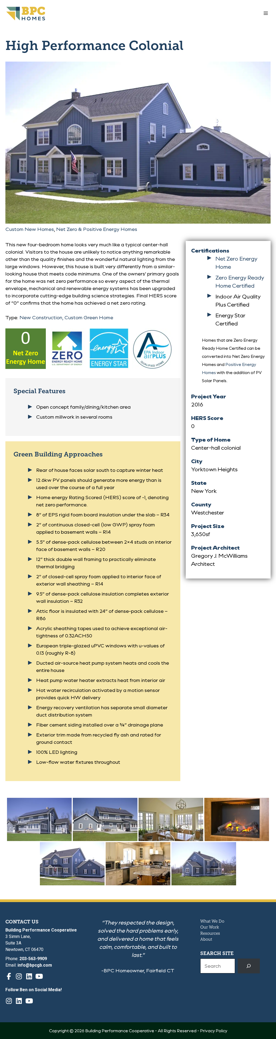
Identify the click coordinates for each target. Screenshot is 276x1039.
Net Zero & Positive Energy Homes (96, 229)
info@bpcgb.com (35, 965)
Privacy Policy (213, 1030)
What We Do (212, 921)
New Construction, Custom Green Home (66, 317)
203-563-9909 (33, 958)
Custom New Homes (29, 229)
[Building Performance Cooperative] (25, 13)
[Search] (249, 966)
